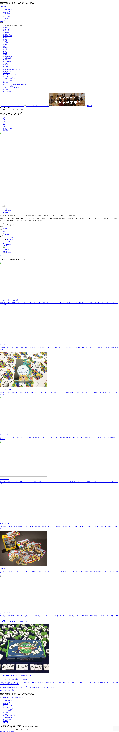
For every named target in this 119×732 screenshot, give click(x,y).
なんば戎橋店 (7, 61)
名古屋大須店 (7, 58)
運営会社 (5, 721)
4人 (4, 119)
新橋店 (5, 41)
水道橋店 (5, 39)
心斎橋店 (5, 63)
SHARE (10, 247)
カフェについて (7, 700)
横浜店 (5, 51)
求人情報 (5, 89)
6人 (4, 123)
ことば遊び (9, 237)
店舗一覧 (5, 704)
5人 (4, 121)
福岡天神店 (6, 66)
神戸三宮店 (6, 65)
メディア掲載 (7, 710)
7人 (4, 125)
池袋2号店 (6, 32)
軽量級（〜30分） (8, 128)
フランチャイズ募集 (9, 716)
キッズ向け (9, 239)
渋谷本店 (5, 27)
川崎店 (5, 53)
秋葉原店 (5, 37)
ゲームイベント (7, 705)
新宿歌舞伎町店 (7, 36)
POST (5, 245)
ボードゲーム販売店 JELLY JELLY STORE (15, 84)
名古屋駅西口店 (7, 56)
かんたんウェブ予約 (9, 709)
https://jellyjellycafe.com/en (7, 731)
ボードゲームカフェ (6, 6)
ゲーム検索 (6, 702)
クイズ (8, 241)
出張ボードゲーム (8, 714)
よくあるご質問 (7, 81)
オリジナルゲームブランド (11, 88)
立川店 (5, 49)
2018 (4, 231)
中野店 (5, 44)
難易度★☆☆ (7, 130)
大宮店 (5, 54)
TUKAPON (6, 234)
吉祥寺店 (5, 48)
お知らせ (5, 707)
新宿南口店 (6, 34)
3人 (4, 118)
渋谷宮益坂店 (7, 29)
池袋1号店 (6, 31)
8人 (4, 126)
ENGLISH (6, 722)
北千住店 (5, 46)
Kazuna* (5, 228)
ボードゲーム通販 (8, 86)
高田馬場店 (6, 42)
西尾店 (5, 59)
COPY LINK (7, 244)
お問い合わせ (7, 91)
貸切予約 (5, 82)
